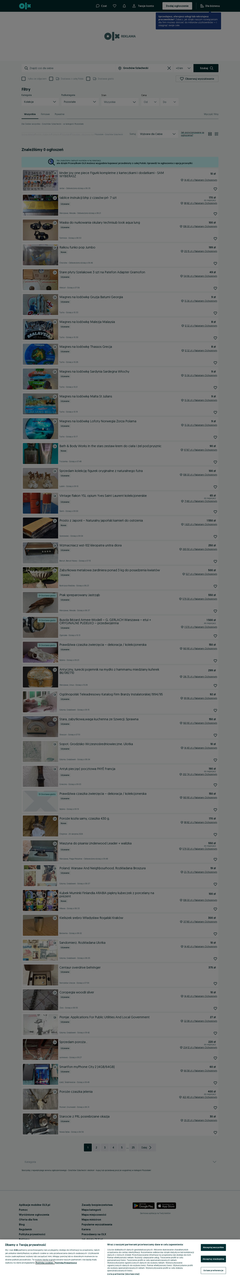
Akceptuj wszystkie (213, 1247)
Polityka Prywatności (66, 1262)
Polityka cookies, (45, 1262)
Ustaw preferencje (213, 1270)
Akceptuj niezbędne (213, 1259)
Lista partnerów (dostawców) (123, 1274)
